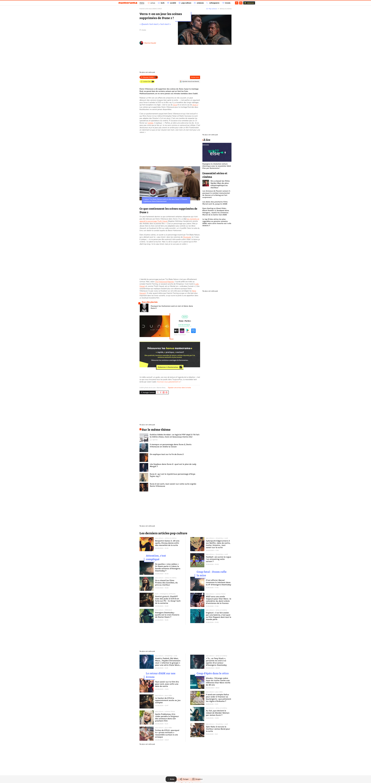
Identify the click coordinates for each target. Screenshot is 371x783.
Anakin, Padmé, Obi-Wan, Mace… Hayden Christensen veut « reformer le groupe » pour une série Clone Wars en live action (167, 661)
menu (142, 3)
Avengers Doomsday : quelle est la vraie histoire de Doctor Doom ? (167, 614)
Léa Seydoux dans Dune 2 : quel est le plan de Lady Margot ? (173, 465)
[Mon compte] (236, 2)
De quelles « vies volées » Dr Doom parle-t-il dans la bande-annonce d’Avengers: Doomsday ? (167, 567)
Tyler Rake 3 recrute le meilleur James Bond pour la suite (218, 729)
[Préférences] (241, 2)
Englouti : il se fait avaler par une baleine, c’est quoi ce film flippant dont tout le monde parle (218, 616)
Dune (175, 105)
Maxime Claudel (150, 43)
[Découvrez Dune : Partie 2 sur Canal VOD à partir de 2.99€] (182, 332)
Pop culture (213, 9)
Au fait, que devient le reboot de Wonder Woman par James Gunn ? (217, 713)
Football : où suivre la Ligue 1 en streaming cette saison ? (218, 559)
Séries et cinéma (225, 9)
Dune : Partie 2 (185, 321)
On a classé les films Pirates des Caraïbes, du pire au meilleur (166, 582)
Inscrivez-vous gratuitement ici (168, 382)
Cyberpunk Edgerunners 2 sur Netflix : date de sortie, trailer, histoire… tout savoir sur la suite (218, 544)
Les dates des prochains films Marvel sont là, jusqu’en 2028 (215, 203)
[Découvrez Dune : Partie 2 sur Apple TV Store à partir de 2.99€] (176, 332)
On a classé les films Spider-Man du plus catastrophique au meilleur (220, 184)
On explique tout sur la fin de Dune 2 (167, 454)
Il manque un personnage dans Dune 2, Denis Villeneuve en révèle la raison (170, 445)
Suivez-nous (195, 77)
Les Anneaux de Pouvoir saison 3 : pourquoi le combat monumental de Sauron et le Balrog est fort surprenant (216, 194)
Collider (150, 123)
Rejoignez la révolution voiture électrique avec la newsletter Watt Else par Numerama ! (216, 166)
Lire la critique (184, 325)
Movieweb (187, 237)
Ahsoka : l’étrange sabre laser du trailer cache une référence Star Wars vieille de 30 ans (218, 681)
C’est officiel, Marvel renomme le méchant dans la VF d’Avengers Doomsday (218, 582)
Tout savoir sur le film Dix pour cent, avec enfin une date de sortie (167, 684)
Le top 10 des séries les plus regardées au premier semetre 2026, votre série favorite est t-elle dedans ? (216, 222)
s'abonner (250, 3)
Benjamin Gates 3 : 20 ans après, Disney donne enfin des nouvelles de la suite (167, 543)
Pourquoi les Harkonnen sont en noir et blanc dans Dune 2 (172, 307)
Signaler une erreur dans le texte (179, 388)
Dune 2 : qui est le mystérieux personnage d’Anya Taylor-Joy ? (172, 475)
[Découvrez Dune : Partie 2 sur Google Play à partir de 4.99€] (188, 332)
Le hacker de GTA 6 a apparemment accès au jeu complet (168, 700)
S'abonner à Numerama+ (168, 367)
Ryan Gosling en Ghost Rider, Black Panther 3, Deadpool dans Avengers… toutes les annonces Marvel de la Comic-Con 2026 (215, 211)
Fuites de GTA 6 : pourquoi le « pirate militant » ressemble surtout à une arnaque (167, 733)
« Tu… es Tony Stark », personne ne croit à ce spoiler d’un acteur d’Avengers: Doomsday (216, 661)
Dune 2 (195, 105)
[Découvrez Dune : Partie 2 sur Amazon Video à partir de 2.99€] (193, 332)
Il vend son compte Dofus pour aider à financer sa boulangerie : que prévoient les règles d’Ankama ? (218, 697)
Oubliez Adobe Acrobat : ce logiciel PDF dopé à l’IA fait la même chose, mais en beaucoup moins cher (174, 435)
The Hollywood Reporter (164, 281)
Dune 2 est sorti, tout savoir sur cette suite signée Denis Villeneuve (173, 485)
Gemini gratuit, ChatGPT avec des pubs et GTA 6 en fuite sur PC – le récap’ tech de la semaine (167, 599)
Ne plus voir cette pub (147, 72)
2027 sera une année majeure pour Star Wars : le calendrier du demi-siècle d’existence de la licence (218, 599)
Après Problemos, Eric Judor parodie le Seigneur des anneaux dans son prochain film (167, 717)
